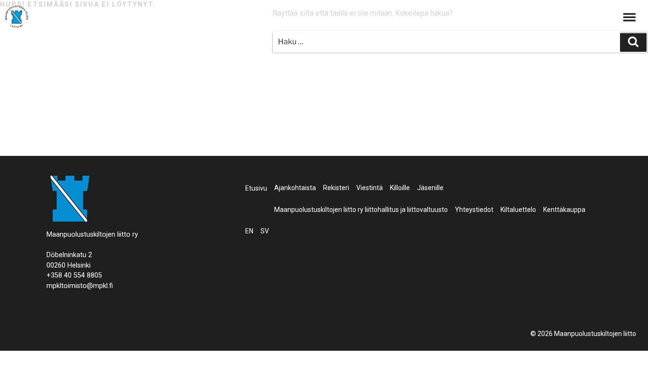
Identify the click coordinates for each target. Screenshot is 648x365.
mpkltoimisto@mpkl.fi (79, 286)
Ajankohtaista (295, 188)
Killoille (400, 188)
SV (264, 231)
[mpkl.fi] (16, 18)
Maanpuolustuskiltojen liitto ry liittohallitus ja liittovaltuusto (361, 209)
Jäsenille (430, 188)
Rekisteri (336, 188)
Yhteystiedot (474, 209)
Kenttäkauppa (564, 209)
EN (249, 231)
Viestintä (369, 188)
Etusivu (256, 188)
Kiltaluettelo (518, 209)
